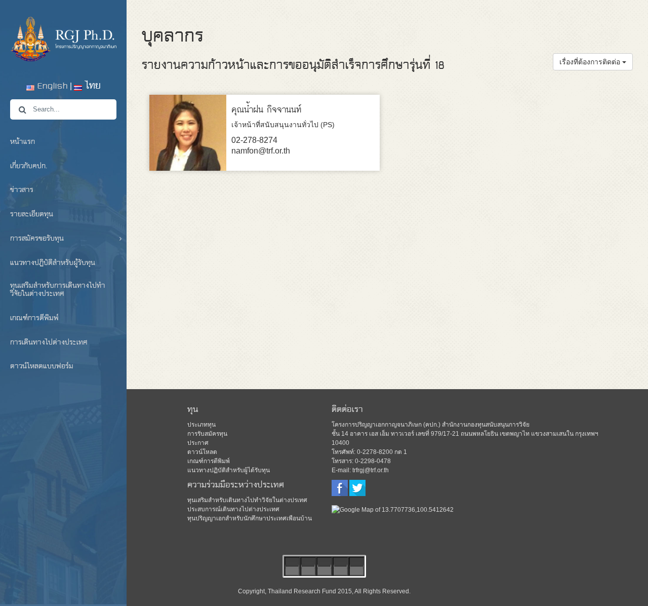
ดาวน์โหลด (202, 452)
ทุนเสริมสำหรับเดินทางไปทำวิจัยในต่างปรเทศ (247, 500)
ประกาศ (198, 442)
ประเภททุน (201, 424)
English (51, 86)
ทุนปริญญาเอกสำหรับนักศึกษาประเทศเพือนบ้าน (249, 518)
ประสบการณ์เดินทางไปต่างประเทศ (233, 509)
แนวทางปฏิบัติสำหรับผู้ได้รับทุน (228, 470)
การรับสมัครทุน (207, 433)
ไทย (91, 86)
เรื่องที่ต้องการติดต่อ (590, 62)
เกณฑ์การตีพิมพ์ (208, 461)
